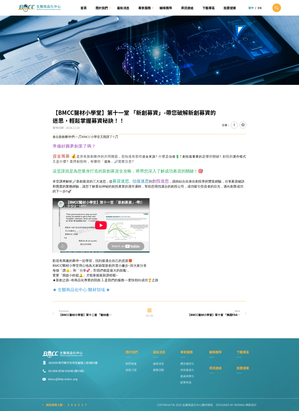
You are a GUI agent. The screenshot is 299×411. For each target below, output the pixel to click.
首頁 (83, 8)
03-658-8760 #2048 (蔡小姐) (66, 371)
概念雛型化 (187, 363)
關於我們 (102, 8)
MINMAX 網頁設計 (245, 405)
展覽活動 (158, 370)
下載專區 (208, 8)
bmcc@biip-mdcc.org (63, 379)
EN (259, 8)
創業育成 (185, 382)
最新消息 (123, 8)
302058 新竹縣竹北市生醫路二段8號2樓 (72, 363)
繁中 (251, 8)
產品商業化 (187, 376)
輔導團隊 (166, 8)
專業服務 (144, 8)
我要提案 (230, 8)
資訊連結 (187, 8)
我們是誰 (131, 363)
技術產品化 (187, 370)
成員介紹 (131, 370)
